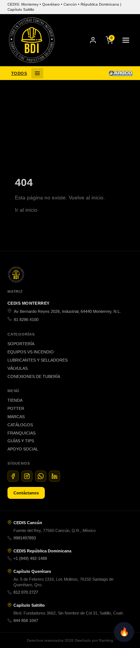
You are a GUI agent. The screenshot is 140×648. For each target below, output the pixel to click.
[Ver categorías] (37, 73)
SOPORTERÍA (20, 343)
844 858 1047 (25, 620)
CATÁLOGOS (20, 425)
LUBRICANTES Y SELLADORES (37, 360)
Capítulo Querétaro (32, 571)
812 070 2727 (25, 592)
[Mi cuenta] (93, 40)
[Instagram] (26, 476)
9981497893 (24, 538)
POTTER (15, 408)
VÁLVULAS (17, 368)
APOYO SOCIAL (22, 449)
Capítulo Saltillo (29, 605)
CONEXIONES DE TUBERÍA (33, 376)
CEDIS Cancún (27, 522)
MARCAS (16, 416)
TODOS (19, 73)
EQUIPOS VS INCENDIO (30, 352)
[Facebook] (13, 476)
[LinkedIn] (54, 476)
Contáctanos (26, 493)
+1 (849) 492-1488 (30, 558)
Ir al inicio (26, 210)
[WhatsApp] (40, 476)
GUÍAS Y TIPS (20, 441)
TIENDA (14, 400)
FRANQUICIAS (21, 433)
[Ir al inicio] (31, 40)
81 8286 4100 (26, 319)
